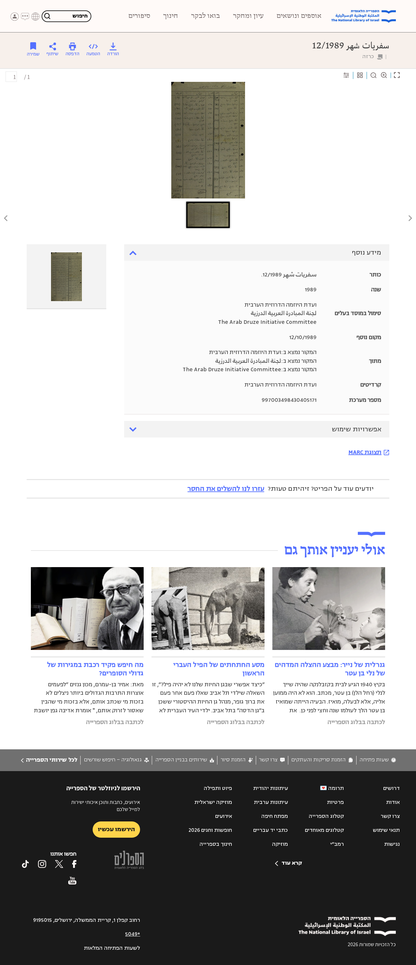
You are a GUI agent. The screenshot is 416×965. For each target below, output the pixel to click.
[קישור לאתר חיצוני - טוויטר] (59, 864)
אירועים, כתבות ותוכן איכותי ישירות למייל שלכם (105, 806)
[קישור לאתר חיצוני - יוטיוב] (72, 880)
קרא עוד (291, 863)
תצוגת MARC (365, 452)
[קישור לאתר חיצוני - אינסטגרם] (42, 864)
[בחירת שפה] (35, 16)
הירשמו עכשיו (116, 829)
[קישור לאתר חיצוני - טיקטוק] (25, 864)
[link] (377, 760)
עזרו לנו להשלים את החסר (226, 488)
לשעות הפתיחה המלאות (112, 948)
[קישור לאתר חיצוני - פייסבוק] (74, 864)
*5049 (132, 934)
